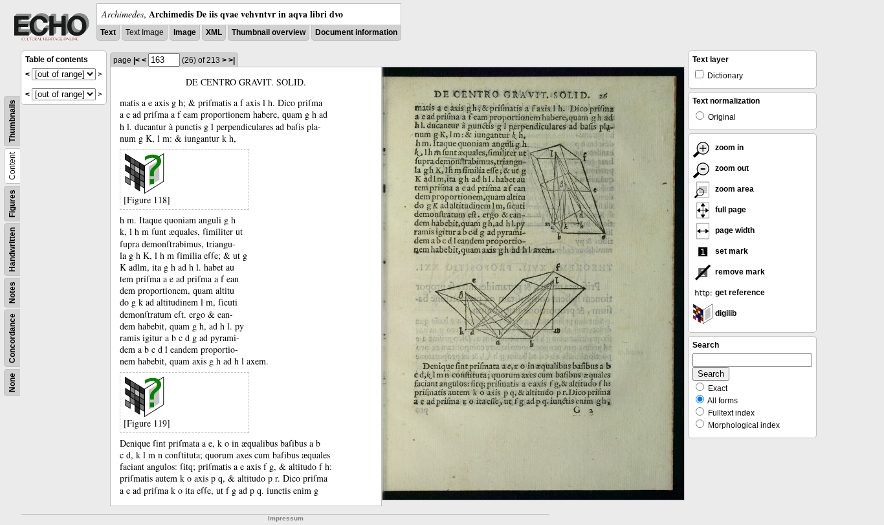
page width (734, 230)
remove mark (739, 271)
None (12, 382)
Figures (12, 204)
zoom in (728, 147)
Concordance (12, 338)
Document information (356, 32)
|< (136, 60)
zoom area (733, 189)
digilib (724, 313)
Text (108, 32)
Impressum (286, 518)
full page (729, 209)
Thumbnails (12, 121)
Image (184, 32)
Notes (12, 293)
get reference (739, 292)
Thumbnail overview (268, 32)
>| (231, 60)
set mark (730, 251)
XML (214, 32)
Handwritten (12, 249)
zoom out (731, 168)
